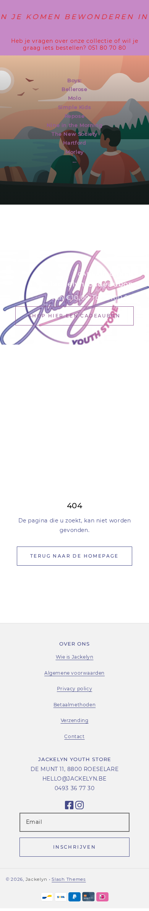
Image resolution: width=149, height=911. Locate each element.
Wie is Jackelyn (75, 657)
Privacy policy (74, 688)
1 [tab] (117, 229)
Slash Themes (69, 879)
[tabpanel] (74, 130)
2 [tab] (127, 229)
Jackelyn (36, 879)
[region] (74, 44)
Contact (74, 736)
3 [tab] (137, 229)
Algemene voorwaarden (74, 673)
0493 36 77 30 (75, 788)
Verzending (75, 720)
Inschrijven (74, 847)
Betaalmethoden (74, 705)
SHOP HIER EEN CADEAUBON (74, 316)
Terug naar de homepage (74, 556)
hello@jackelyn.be (74, 778)
